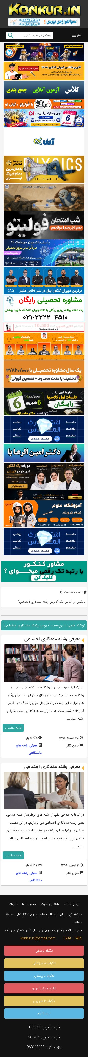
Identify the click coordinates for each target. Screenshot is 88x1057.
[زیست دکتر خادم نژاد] (44, 118)
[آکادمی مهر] (44, 346)
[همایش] (44, 476)
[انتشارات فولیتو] (44, 225)
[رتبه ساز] (44, 90)
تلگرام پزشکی (44, 950)
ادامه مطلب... (13, 727)
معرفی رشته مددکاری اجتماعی (52, 639)
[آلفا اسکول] (44, 141)
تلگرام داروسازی (44, 975)
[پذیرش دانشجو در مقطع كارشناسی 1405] (44, 252)
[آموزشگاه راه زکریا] (44, 495)
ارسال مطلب (71, 904)
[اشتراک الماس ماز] (44, 429)
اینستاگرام (44, 1013)
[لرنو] (44, 197)
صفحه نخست (73, 592)
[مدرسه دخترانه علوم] (44, 513)
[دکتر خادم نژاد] (44, 401)
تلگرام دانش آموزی (44, 988)
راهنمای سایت (50, 904)
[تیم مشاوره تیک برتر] (44, 374)
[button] (79, 35)
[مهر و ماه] (44, 52)
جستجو (10, 35)
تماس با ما (29, 904)
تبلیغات (13, 904)
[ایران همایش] (44, 308)
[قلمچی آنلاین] (44, 327)
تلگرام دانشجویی (44, 1001)
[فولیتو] (44, 104)
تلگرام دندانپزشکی (44, 963)
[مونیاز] (44, 280)
